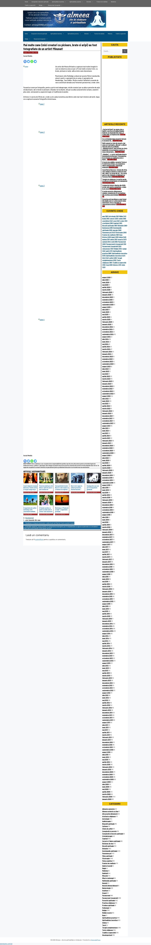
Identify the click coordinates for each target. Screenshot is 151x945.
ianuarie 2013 (106, 680)
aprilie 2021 (106, 436)
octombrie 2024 (107, 332)
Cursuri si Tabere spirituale (111, 841)
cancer (114, 219)
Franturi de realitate (102, 1)
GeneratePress (95, 940)
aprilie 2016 (106, 584)
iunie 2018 (105, 520)
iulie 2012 (105, 695)
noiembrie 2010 (107, 745)
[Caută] (124, 51)
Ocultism (105, 891)
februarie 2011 (106, 737)
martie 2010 (106, 764)
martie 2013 (106, 675)
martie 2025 (106, 319)
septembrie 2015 (107, 601)
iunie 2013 (105, 668)
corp (116, 221)
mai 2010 (105, 760)
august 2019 (106, 485)
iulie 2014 (105, 636)
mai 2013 (105, 670)
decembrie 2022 (107, 386)
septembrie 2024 (108, 334)
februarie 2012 (107, 708)
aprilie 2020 (106, 465)
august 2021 (106, 426)
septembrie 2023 (107, 364)
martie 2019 (106, 497)
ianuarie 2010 (106, 769)
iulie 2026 (105, 280)
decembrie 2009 (107, 772)
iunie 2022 (105, 401)
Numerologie (106, 888)
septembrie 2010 (107, 750)
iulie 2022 (105, 399)
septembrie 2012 (107, 690)
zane (39, 520)
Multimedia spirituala (109, 881)
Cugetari (117, 223)
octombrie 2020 (107, 450)
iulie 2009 (105, 784)
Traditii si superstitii (30, 5)
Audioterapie (106, 821)
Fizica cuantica (107, 861)
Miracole (105, 876)
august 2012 (106, 693)
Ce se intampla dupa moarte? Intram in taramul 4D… (114, 140)
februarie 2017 (107, 559)
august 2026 (106, 277)
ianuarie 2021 (106, 443)
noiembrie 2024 (107, 329)
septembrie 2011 (107, 720)
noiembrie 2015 (107, 596)
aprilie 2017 (106, 554)
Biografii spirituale (108, 824)
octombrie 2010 (107, 747)
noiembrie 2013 (107, 656)
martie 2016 (106, 586)
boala (105, 219)
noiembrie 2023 (107, 359)
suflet (113, 258)
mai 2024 (105, 344)
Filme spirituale (107, 856)
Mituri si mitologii (108, 878)
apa (105, 216)
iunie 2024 (105, 342)
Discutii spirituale (109, 226)
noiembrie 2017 (107, 537)
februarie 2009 (107, 797)
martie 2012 (106, 705)
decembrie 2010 (107, 742)
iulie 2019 (105, 487)
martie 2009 (106, 794)
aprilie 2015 (106, 614)
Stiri (36, 520)
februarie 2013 (107, 678)
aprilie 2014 (106, 643)
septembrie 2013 (107, 661)
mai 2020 (105, 463)
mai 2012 (105, 700)
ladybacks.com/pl (6, 944)
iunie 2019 (105, 490)
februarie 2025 (107, 322)
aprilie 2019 (106, 495)
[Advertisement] (62, 171)
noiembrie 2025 (107, 300)
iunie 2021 (105, 431)
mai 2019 (105, 492)
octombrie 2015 (107, 599)
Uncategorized (29, 518)
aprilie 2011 (105, 732)
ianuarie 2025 (106, 324)
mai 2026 (105, 285)
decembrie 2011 (107, 713)
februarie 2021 (107, 441)
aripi (26, 520)
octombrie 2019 (107, 480)
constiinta (107, 221)
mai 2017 (105, 552)
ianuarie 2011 (106, 740)
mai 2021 (105, 433)
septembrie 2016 (107, 572)
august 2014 (106, 633)
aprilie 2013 (106, 673)
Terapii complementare (110, 928)
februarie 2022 (107, 411)
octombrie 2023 (107, 361)
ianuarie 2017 (106, 562)
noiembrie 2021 (107, 418)
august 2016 (106, 574)
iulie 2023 (105, 369)
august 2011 (106, 722)
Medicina (113, 1)
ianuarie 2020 (106, 473)
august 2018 (106, 515)
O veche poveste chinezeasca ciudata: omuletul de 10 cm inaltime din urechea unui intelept (113, 193)
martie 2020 (106, 468)
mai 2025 (105, 314)
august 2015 (106, 604)
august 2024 (106, 337)
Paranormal (106, 895)
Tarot (104, 925)
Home (26, 1)
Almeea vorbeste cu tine (110, 811)
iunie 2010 (105, 757)
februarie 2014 (107, 648)
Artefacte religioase (109, 816)
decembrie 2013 (107, 653)
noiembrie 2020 (107, 448)
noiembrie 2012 (107, 685)
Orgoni (104, 893)
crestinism (107, 223)
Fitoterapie (121, 232)
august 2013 (106, 663)
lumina (106, 239)
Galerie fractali (107, 866)
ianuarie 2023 (106, 384)
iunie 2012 (105, 698)
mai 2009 (105, 789)
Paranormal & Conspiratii (116, 244)
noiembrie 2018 (107, 507)
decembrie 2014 (107, 624)
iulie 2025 (105, 309)
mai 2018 (105, 522)
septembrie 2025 (107, 305)
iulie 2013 (105, 666)
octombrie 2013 (107, 658)
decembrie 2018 (107, 505)
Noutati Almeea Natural (109, 886)
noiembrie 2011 (107, 715)
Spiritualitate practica (75, 1)
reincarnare (108, 249)
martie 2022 (106, 408)
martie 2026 (106, 290)
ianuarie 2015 (106, 621)
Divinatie (89, 1)
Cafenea (105, 826)
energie (117, 230)
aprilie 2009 (106, 792)
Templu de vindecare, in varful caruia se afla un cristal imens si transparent (114, 180)
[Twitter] (28, 60)
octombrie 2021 (107, 421)
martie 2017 (106, 557)
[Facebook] (25, 60)
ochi (114, 242)
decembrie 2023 (107, 356)
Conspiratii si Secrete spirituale (40, 1)
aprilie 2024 (106, 347)
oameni (106, 242)
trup (109, 265)
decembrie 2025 (107, 297)
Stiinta (104, 923)
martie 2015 (106, 616)
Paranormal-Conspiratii (54, 5)
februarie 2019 (107, 500)
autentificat (39, 539)
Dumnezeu (107, 228)
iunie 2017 (105, 549)
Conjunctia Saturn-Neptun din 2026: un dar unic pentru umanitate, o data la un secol (114, 187)
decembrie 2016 (107, 564)
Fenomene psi (108, 232)
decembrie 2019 (107, 475)
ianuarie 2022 (106, 413)
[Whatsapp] (31, 60)
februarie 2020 (107, 470)
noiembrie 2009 (107, 774)
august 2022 (106, 396)
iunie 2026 (105, 282)
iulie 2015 (105, 606)
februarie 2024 (107, 352)
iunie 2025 (105, 312)
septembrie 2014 (107, 631)
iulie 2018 (105, 517)
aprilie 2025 (106, 317)
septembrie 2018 (107, 512)
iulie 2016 (105, 577)
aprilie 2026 (106, 287)
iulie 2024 (105, 339)
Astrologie (114, 216)
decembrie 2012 (107, 683)
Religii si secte (107, 913)
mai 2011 (105, 730)
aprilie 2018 (106, 525)
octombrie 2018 (107, 510)
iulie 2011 (105, 725)
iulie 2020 (105, 458)
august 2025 (106, 307)
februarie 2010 (107, 767)
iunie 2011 (105, 727)
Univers (117, 265)
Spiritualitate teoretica (58, 1)
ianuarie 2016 (106, 591)
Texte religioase (107, 930)
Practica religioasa (108, 903)
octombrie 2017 (107, 539)
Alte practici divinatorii (109, 814)
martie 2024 (106, 349)
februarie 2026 (107, 292)
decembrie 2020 (107, 445)
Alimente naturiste (108, 809)
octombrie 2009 (107, 777)
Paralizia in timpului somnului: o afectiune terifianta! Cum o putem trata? (49, 523)
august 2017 (106, 544)
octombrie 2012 (107, 688)
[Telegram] (35, 60)
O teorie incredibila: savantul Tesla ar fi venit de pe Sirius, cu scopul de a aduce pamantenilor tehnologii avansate (114, 164)
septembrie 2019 (107, 483)
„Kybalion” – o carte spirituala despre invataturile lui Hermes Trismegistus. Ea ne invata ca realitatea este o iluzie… (114, 156)
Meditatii (105, 873)
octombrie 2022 (107, 391)
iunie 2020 (105, 460)
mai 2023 (105, 374)
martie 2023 (106, 379)
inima (122, 237)
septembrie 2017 (107, 542)
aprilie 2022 (106, 406)
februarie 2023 (107, 381)
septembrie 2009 (107, 779)
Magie (104, 868)
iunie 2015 (105, 609)
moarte (122, 239)
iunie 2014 (105, 638)
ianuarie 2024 (106, 354)
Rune (103, 915)
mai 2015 (105, 611)
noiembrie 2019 (107, 478)
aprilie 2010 (106, 762)
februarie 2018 (107, 530)
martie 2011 (106, 735)
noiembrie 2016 (107, 567)
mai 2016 (105, 581)
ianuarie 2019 (106, 502)
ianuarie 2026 (106, 295)
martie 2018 (106, 527)
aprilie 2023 (106, 376)
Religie (40, 5)
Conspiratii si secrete (109, 831)
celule (122, 219)
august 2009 (106, 782)
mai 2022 (105, 403)
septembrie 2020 (107, 453)
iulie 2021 (105, 428)
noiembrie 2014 (107, 626)
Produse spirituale (108, 905)
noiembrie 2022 (107, 389)
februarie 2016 (107, 589)
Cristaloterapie (107, 836)
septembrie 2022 (107, 394)
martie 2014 (106, 646)
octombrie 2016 (107, 569)
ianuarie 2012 (106, 710)
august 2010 (106, 752)
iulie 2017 (105, 547)
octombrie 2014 (107, 628)
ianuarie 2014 (106, 651)
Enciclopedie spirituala (109, 851)
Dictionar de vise (107, 844)
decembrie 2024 (107, 327)
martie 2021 (106, 438)
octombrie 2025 (107, 302)
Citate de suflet (107, 829)
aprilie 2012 (106, 703)
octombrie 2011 (107, 717)
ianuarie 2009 (106, 799)
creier (123, 221)
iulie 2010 (105, 755)
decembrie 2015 (107, 594)
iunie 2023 (105, 371)
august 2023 (106, 366)
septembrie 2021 (107, 423)
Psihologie (105, 908)
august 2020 (106, 455)
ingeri (115, 237)
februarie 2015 (107, 619)
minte (113, 239)
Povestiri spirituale (108, 900)
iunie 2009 (105, 787)
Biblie (122, 216)
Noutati (104, 883)
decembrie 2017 (107, 535)
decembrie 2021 (107, 416)
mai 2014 (105, 641)
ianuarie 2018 (106, 532)
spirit (109, 251)
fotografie (31, 520)
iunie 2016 (105, 579)
